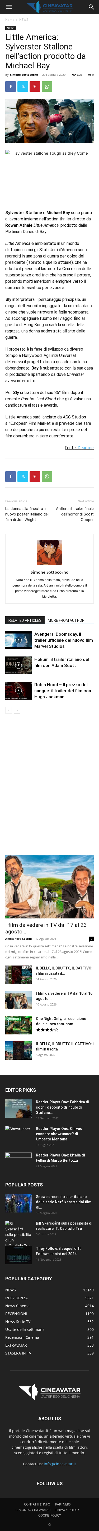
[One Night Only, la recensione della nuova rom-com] (18, 1025)
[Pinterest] (35, 86)
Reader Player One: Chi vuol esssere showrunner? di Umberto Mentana (59, 1133)
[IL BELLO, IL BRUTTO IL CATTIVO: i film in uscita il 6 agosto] (18, 1050)
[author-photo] (49, 565)
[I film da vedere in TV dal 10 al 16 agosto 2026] (18, 1000)
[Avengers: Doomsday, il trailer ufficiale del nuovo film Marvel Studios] (18, 640)
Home (9, 19)
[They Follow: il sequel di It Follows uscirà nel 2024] (18, 1255)
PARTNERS (63, 1504)
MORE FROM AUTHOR (66, 620)
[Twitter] (22, 86)
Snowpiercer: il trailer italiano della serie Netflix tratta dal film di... (63, 1202)
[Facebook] (10, 86)
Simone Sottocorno (24, 75)
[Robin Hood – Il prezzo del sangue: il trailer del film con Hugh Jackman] (18, 691)
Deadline (86, 447)
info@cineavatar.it (60, 1463)
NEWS (23, 19)
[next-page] (17, 710)
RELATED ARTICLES (24, 620)
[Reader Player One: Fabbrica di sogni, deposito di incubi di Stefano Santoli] (18, 1108)
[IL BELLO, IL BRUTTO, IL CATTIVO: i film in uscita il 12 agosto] (18, 975)
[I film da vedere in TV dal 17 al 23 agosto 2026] (49, 887)
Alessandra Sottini (18, 939)
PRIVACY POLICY (67, 1510)
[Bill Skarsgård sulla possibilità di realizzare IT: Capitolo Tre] (18, 1234)
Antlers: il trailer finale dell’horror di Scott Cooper (75, 514)
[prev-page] (8, 710)
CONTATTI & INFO (37, 1504)
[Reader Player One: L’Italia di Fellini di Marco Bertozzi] (18, 1162)
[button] (9, 7)
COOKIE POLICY (49, 1515)
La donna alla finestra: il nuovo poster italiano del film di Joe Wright (27, 514)
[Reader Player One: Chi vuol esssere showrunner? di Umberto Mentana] (18, 1135)
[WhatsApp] (47, 86)
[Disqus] (49, 787)
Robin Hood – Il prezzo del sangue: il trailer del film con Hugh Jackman (62, 690)
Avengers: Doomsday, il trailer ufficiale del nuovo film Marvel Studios (63, 640)
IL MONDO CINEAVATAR (33, 1510)
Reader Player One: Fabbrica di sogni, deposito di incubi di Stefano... (62, 1107)
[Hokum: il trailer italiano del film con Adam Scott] (18, 665)
